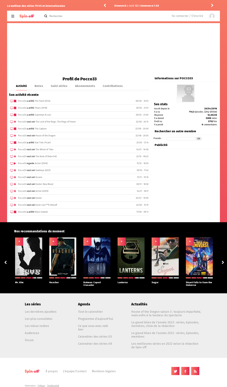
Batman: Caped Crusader (92, 283)
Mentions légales (104, 371)
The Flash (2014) (42, 101)
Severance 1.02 (149, 5)
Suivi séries (59, 86)
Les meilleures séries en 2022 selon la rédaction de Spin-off (164, 345)
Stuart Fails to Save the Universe (199, 283)
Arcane (38, 177)
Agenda (84, 304)
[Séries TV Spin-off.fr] (27, 16)
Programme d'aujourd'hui (95, 319)
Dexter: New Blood (44, 184)
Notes (39, 86)
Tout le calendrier (90, 311)
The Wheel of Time (44, 149)
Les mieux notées (37, 326)
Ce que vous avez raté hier (93, 327)
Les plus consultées (38, 319)
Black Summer (41, 212)
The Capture (41, 128)
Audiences (32, 333)
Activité (21, 86)
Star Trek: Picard (43, 142)
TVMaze (41, 386)
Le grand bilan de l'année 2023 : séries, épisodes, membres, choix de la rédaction (165, 324)
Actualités (139, 304)
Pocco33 (22, 101)
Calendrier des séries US (95, 336)
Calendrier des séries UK (95, 343)
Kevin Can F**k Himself (46, 205)
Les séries (33, 304)
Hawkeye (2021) (43, 170)
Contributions (113, 86)
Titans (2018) (41, 108)
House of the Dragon (45, 135)
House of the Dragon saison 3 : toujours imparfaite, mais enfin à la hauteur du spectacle (166, 313)
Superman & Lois (43, 115)
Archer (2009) (41, 163)
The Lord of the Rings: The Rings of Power (55, 122)
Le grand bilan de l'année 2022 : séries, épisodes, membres (165, 334)
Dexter (38, 198)
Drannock (120, 5)
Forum (29, 340)
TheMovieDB (53, 386)
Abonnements (85, 86)
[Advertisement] (113, 50)
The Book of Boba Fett (46, 156)
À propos (52, 371)
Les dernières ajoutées (40, 311)
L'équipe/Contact (75, 371)
